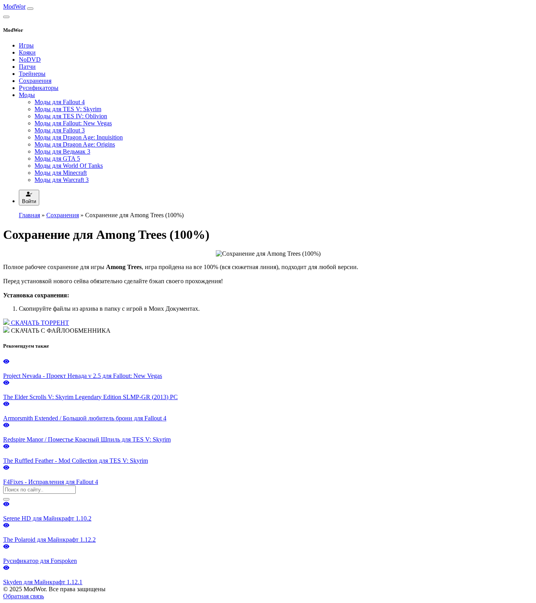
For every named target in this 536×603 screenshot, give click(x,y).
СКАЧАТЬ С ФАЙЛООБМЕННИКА (60, 330)
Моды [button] (27, 95)
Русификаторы (38, 87)
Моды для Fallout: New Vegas (73, 123)
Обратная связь (23, 596)
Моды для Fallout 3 (60, 130)
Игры (26, 45)
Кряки (27, 52)
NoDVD (30, 59)
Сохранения (35, 80)
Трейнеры (32, 73)
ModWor (14, 6)
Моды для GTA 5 (57, 158)
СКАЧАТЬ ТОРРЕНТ (39, 322)
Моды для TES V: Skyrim (68, 109)
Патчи (27, 66)
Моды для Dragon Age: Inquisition (79, 137)
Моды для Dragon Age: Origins (75, 144)
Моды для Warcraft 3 (62, 179)
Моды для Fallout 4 (60, 102)
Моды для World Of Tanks (69, 165)
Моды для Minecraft (61, 172)
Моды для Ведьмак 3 (62, 151)
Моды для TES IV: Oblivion (71, 116)
